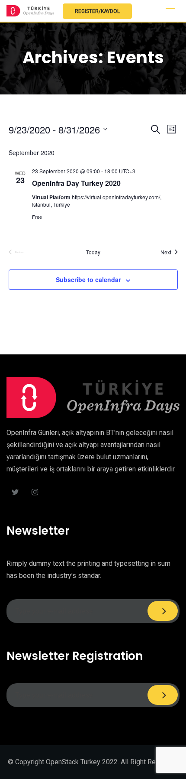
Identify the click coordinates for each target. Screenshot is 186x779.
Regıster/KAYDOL (97, 11)
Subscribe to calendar (88, 279)
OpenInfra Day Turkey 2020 (76, 183)
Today (93, 252)
